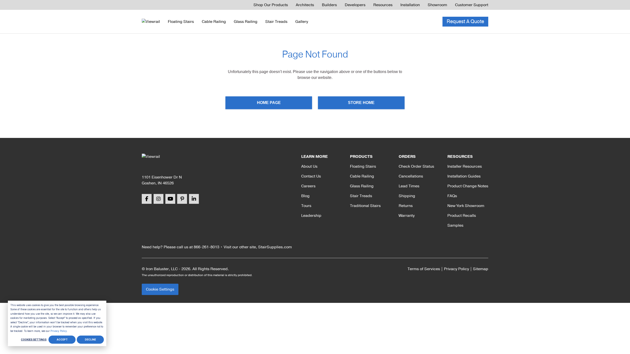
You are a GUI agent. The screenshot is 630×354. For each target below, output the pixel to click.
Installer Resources (464, 166)
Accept (62, 339)
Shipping (407, 196)
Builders (329, 5)
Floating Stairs (181, 21)
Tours (306, 205)
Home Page (269, 103)
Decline (90, 339)
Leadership (311, 215)
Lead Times (409, 186)
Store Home (361, 103)
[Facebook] (147, 199)
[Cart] (430, 22)
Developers (355, 5)
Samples (455, 225)
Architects (305, 5)
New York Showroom (465, 205)
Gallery (301, 21)
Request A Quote (465, 21)
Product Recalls (461, 215)
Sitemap (480, 269)
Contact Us (311, 176)
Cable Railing (214, 21)
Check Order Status (416, 166)
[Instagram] (158, 199)
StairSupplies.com (275, 247)
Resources (383, 5)
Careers (308, 186)
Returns (406, 205)
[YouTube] (170, 199)
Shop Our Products (270, 5)
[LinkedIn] (194, 199)
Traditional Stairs (365, 205)
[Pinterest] (182, 199)
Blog (305, 196)
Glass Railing (245, 21)
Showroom (437, 5)
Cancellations (411, 176)
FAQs (452, 196)
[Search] (419, 22)
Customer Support (471, 5)
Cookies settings (34, 339)
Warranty (407, 215)
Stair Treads (276, 21)
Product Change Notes (467, 186)
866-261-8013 (206, 247)
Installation (410, 5)
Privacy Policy (58, 330)
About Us (309, 166)
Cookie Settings (160, 289)
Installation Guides (464, 176)
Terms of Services (424, 269)
